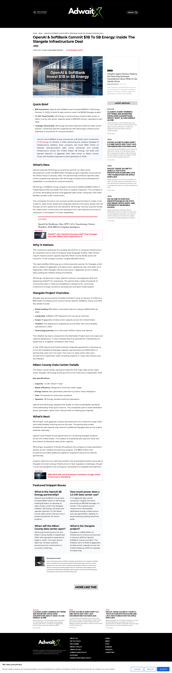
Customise (137, 669)
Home (35, 33)
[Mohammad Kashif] (40, 565)
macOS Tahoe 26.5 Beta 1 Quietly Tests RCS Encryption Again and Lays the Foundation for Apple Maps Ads (121, 173)
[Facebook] (33, 2)
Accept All (163, 669)
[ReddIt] (123, 50)
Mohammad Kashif (75, 50)
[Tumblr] (42, 2)
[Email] (128, 50)
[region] (86, 667)
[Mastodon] (51, 2)
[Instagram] (36, 2)
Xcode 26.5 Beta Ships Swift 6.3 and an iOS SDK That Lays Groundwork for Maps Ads (121, 144)
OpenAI (40, 139)
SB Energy (44, 142)
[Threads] (55, 2)
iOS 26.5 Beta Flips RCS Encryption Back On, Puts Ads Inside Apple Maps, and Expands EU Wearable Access (121, 203)
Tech (109, 139)
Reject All (150, 669)
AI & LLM (110, 70)
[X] (45, 2)
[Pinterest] (110, 50)
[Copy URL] (137, 50)
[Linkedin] (39, 2)
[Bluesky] (48, 2)
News (41, 33)
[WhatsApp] (114, 50)
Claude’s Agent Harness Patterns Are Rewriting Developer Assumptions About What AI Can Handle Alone (122, 78)
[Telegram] (133, 50)
